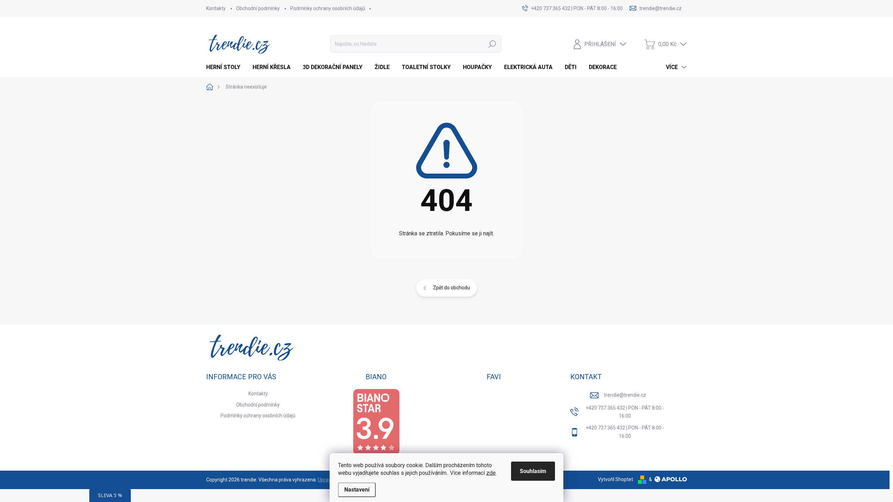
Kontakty (216, 8)
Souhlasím (533, 471)
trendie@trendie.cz (625, 395)
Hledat (492, 44)
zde (491, 473)
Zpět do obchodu (451, 287)
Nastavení (356, 489)
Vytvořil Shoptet (615, 479)
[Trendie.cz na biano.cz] (376, 422)
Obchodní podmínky (258, 8)
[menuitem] (226, 67)
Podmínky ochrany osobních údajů (327, 8)
